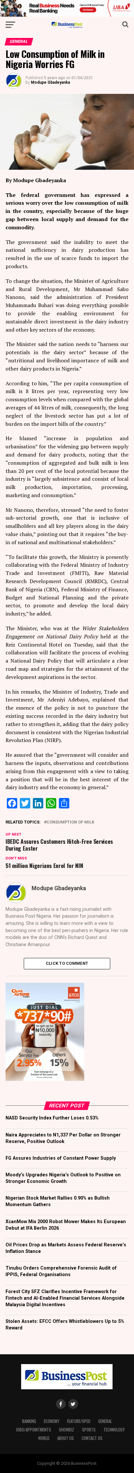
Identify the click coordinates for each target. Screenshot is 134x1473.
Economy (51, 1421)
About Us (65, 1438)
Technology (114, 1430)
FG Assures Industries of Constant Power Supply (61, 1158)
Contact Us (92, 1438)
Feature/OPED (78, 1421)
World (43, 1438)
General (105, 1421)
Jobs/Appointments (33, 1430)
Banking (29, 1421)
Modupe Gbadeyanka (50, 82)
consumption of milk (70, 822)
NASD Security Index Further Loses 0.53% (52, 1118)
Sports (89, 1430)
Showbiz (66, 1430)
